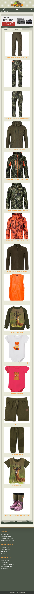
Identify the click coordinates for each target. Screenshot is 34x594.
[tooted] (17, 10)
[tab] (7, 29)
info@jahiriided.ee (6, 536)
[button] (17, 21)
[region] (17, 21)
